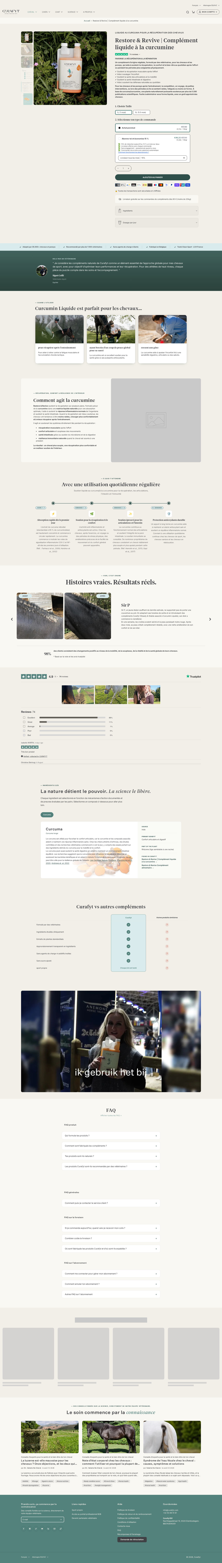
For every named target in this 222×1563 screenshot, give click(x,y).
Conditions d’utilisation (126, 1522)
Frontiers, (112, 860)
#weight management (103, 1485)
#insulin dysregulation (31, 1485)
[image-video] (111, 1041)
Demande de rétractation (132, 1539)
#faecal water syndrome (165, 1481)
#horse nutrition (62, 1481)
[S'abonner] (61, 1519)
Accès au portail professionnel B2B (86, 1514)
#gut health (182, 1481)
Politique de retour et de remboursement (134, 1514)
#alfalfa (25, 1481)
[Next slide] (210, 619)
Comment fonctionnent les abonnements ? (133, 152)
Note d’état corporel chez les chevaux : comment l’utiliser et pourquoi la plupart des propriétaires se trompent (110, 1462)
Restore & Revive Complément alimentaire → (155, 866)
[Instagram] (29, 1528)
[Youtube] (42, 1528)
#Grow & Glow (109, 1481)
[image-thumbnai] (27, 37)
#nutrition (87, 1485)
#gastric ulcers (47, 1481)
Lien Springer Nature (99, 860)
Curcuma (47, 815)
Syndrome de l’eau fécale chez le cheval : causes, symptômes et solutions (169, 1462)
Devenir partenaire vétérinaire (84, 1518)
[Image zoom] (70, 68)
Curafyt (197, 1557)
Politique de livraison (126, 1510)
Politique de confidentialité (128, 1518)
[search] (187, 12)
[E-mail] (54, 1528)
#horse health (123, 1481)
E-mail (25, 1519)
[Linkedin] (48, 1528)
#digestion (148, 1481)
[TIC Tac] (36, 1528)
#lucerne (46, 1485)
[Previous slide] (12, 619)
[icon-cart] (193, 12)
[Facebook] (23, 1528)
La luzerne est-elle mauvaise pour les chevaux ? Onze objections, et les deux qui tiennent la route (48, 1462)
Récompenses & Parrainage (129, 1534)
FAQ (119, 1530)
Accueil (87, 21)
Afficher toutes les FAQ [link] (110, 1115)
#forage (35, 1481)
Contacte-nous (123, 1526)
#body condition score (92, 1481)
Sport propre (77, 1510)
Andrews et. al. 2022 (60, 863)
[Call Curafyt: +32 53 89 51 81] (60, 1528)
